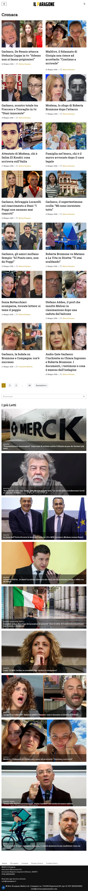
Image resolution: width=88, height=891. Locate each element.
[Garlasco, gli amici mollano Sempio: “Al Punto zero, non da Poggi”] (22, 236)
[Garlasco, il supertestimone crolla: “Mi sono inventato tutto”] (66, 184)
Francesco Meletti (26, 367)
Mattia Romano (25, 64)
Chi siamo (14, 863)
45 (30, 385)
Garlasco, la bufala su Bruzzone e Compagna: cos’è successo (20, 358)
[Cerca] (84, 4)
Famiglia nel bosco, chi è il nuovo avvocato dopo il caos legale (65, 157)
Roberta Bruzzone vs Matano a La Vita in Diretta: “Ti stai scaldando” (65, 258)
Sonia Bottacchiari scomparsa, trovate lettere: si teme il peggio (21, 306)
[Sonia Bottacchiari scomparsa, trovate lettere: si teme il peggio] (22, 284)
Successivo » (41, 385)
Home (4, 863)
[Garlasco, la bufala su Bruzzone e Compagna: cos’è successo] (22, 336)
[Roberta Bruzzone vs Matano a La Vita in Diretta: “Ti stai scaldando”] (66, 236)
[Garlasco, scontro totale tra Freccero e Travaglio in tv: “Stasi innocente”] (22, 87)
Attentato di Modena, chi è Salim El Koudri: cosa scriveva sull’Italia (19, 157)
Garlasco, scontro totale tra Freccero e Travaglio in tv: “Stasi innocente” (20, 109)
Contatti (24, 863)
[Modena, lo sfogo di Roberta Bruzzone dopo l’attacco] (66, 87)
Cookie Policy (52, 863)
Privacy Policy (37, 863)
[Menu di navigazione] (4, 4)
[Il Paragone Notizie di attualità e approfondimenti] (44, 3)
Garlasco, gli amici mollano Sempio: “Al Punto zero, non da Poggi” (20, 258)
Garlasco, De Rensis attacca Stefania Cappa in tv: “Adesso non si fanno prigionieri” (21, 55)
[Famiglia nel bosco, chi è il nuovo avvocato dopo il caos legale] (66, 135)
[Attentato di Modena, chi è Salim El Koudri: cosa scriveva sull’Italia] (22, 135)
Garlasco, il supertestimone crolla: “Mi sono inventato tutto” (64, 205)
